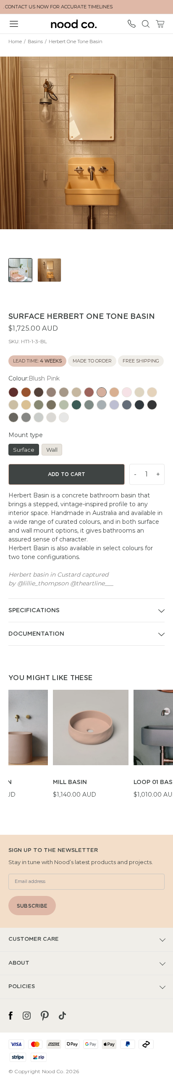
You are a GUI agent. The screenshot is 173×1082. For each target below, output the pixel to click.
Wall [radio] (52, 449)
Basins (35, 41)
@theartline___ (91, 583)
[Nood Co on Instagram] (27, 1016)
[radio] (13, 392)
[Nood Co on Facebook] (10, 1016)
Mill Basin (70, 782)
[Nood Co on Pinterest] (45, 1016)
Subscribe (32, 906)
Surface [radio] (23, 449)
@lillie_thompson (42, 583)
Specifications (34, 610)
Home (15, 41)
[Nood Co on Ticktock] (62, 1016)
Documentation (36, 634)
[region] (90, 749)
